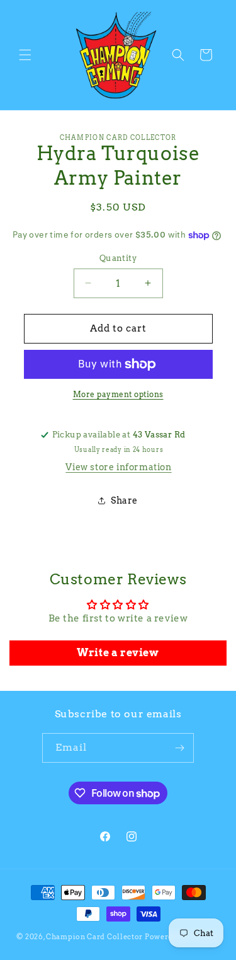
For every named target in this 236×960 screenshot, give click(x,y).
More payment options (118, 394)
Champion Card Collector (94, 936)
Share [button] (124, 500)
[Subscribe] (179, 748)
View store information (118, 467)
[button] (25, 55)
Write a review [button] (118, 653)
